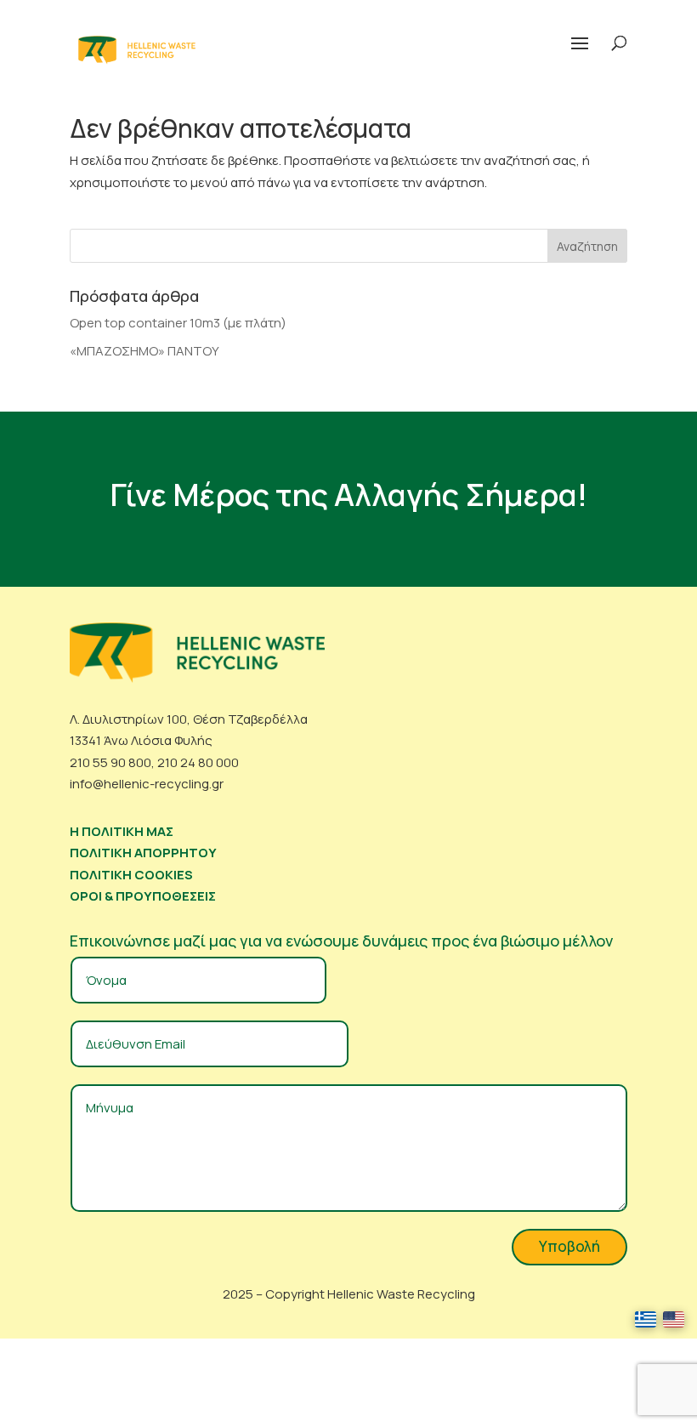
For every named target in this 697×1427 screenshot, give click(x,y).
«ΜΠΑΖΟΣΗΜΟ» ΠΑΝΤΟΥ (144, 351)
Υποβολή (569, 1246)
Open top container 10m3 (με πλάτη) (178, 323)
